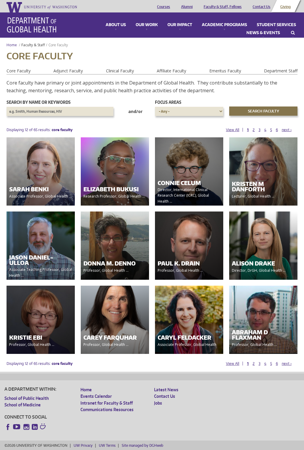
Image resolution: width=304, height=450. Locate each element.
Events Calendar (96, 396)
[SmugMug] (43, 427)
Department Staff (280, 71)
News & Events (263, 33)
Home (12, 44)
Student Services (276, 25)
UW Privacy (83, 445)
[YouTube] (17, 426)
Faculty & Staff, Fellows (223, 7)
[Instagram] (26, 426)
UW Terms (107, 445)
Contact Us (261, 7)
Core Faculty (19, 71)
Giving (285, 7)
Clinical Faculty (120, 71)
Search (292, 33)
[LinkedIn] (34, 426)
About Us (116, 25)
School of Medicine (22, 404)
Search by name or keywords (39, 102)
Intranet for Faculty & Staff (106, 403)
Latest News (166, 389)
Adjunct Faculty (68, 71)
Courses (163, 7)
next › (287, 130)
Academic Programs (224, 25)
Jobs (158, 403)
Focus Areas (168, 102)
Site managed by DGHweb (142, 445)
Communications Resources (107, 409)
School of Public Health (26, 398)
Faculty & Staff (33, 44)
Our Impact (179, 25)
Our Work (147, 25)
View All (232, 130)
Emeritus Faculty (225, 71)
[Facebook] (8, 426)
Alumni (187, 7)
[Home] (32, 25)
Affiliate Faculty (171, 71)
